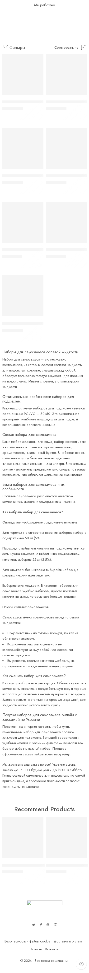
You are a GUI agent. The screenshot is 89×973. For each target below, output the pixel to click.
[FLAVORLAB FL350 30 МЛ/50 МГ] (22, 296)
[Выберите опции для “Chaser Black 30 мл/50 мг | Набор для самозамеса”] (37, 168)
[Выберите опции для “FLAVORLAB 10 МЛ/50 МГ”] (80, 242)
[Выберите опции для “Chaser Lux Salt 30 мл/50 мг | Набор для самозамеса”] (37, 94)
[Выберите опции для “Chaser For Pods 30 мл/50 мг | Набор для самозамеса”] (80, 94)
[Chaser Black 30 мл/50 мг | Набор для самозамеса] (22, 148)
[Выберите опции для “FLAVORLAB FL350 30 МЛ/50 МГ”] (37, 316)
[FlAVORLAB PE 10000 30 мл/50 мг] (66, 148)
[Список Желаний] (38, 58)
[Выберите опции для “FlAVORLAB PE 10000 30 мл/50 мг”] (80, 168)
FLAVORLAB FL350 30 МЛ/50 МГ (32, 323)
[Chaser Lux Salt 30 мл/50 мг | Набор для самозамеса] (22, 74)
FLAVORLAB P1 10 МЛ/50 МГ (28, 249)
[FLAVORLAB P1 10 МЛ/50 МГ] (22, 222)
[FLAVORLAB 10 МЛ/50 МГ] (66, 222)
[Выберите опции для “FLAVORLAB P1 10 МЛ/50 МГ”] (37, 242)
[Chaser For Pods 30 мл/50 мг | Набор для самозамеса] (66, 74)
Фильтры (16, 47)
